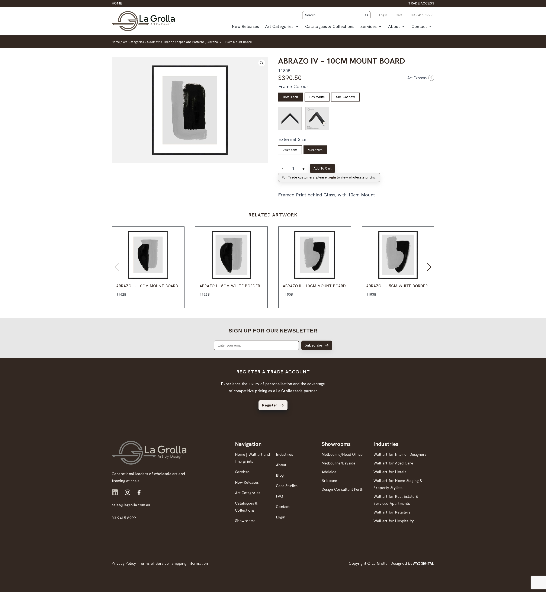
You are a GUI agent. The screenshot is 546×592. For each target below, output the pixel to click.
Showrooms (245, 520)
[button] (366, 15)
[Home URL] (149, 452)
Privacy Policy (124, 563)
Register (269, 405)
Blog (280, 475)
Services (368, 26)
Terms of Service (154, 563)
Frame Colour (293, 86)
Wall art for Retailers (391, 512)
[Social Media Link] (115, 492)
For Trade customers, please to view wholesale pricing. (329, 177)
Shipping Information (189, 563)
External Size (292, 139)
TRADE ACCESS (421, 3)
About (394, 26)
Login (383, 15)
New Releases (245, 26)
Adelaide (329, 471)
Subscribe (313, 345)
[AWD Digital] (423, 563)
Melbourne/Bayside (338, 463)
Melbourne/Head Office (342, 454)
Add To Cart (322, 168)
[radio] (290, 97)
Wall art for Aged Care (393, 463)
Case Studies (287, 485)
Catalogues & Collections (329, 26)
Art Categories (279, 26)
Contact (419, 26)
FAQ (279, 496)
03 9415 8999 (422, 15)
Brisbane (329, 480)
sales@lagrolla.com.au (131, 504)
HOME (117, 3)
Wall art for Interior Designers (399, 454)
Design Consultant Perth (342, 489)
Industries (284, 454)
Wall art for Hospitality (393, 520)
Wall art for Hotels (389, 471)
